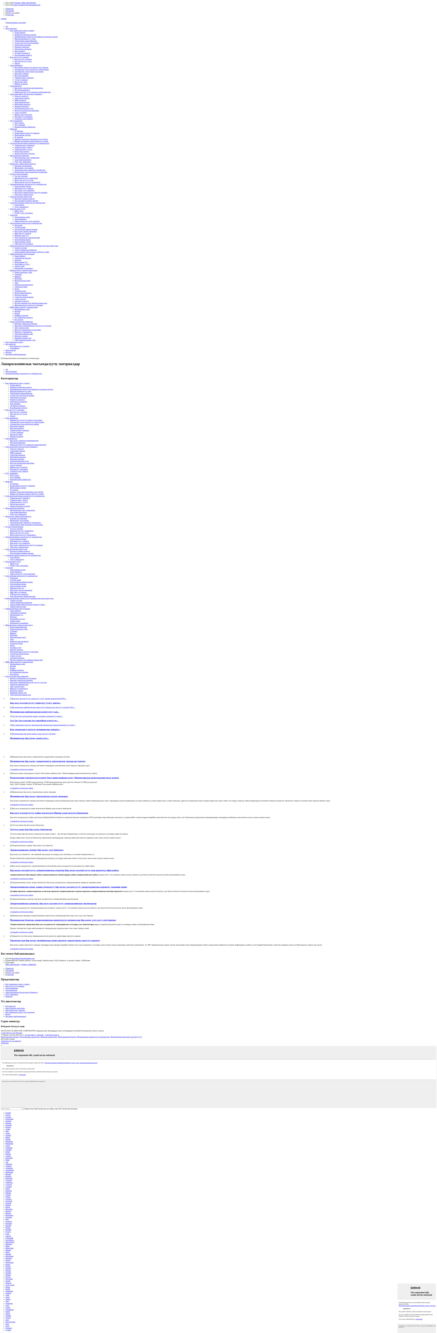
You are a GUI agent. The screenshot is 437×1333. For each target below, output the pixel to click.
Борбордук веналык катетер (25, 35)
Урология (13, 215)
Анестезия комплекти (23, 160)
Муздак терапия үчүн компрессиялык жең (31, 303)
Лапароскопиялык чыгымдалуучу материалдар (28, 184)
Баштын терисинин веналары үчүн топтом (31, 139)
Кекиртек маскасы (22, 106)
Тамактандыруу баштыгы (24, 145)
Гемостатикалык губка (23, 272)
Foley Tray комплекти (23, 162)
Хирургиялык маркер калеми (26, 229)
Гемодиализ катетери (23, 45)
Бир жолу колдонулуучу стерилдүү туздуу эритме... (35, 703)
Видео (7, 1014)
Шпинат (18, 276)
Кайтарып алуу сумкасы (24, 188)
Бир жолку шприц (22, 74)
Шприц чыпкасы (21, 84)
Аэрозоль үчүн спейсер (24, 119)
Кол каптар (19, 320)
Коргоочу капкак (21, 336)
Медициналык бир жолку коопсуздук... (29, 738)
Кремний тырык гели (23, 338)
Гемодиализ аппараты (23, 49)
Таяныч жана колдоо (18, 607)
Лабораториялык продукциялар (22, 254)
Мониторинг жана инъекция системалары (31, 172)
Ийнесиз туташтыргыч (23, 332)
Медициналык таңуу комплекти (27, 158)
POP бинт (18, 279)
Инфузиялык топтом (23, 135)
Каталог (8, 352)
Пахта (17, 289)
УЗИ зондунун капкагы (24, 244)
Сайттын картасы (52, 1035)
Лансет (17, 63)
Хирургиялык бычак (23, 240)
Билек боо (18, 225)
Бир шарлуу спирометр (24, 117)
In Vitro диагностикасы (19, 174)
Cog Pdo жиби (20, 227)
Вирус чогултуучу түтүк (24, 180)
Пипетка (18, 260)
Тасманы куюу (20, 291)
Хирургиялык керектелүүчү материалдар (26, 223)
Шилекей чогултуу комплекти (26, 178)
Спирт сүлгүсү (20, 299)
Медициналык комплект (19, 156)
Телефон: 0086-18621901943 (25, 3)
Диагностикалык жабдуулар (21, 197)
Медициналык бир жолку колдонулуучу (126, 1037)
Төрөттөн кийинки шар (24, 334)
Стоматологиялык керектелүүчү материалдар (27, 203)
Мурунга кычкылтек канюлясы (27, 110)
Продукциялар (11, 28)
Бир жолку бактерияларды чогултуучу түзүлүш (33, 326)
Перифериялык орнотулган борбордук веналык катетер (36, 37)
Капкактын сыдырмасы (24, 268)
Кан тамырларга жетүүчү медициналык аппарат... (35, 729)
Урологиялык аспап (22, 217)
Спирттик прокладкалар (24, 297)
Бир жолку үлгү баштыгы (24, 190)
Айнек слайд (20, 266)
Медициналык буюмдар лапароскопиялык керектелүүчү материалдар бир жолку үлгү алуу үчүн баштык (63, 920)
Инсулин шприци (21, 76)
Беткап (17, 313)
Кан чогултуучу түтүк (23, 61)
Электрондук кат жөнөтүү (11, 1041)
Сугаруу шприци (21, 80)
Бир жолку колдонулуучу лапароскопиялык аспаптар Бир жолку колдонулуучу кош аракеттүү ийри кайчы (64, 870)
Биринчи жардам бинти (24, 285)
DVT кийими (20, 125)
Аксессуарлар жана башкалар (21, 322)
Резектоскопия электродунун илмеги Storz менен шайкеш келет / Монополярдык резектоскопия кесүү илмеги (64, 778)
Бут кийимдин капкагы (24, 317)
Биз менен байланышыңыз (15, 354)
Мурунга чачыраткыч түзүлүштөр (28, 330)
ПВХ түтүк (19, 211)
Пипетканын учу (21, 262)
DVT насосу (19, 123)
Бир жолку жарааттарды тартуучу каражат (31, 192)
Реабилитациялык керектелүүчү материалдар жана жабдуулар (34, 246)
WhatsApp (5, 1043)
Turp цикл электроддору (24, 195)
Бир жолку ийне (21, 82)
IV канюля (19, 137)
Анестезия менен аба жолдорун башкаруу (26, 94)
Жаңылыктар (10, 350)
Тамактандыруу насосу (24, 147)
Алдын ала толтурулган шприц (27, 43)
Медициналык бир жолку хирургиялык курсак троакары (39, 796)
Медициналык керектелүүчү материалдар (93, 1037)
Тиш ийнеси (19, 205)
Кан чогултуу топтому (23, 59)
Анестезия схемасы (22, 98)
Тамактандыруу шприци (24, 78)
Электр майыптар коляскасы (26, 250)
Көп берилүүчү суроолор (19, 346)
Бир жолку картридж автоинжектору (29, 88)
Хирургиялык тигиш (23, 242)
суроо (12, 769)
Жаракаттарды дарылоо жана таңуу (24, 270)
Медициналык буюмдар (67, 1037)
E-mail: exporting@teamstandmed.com (26, 5)
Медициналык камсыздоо (30, 1037)
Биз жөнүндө (10, 344)
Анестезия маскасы (22, 102)
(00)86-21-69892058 (28, 965)
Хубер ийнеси (20, 33)
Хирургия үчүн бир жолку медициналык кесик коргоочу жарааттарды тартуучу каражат (55, 940)
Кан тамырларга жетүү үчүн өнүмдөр (20, 1012)
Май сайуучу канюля (23, 233)
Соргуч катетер (21, 113)
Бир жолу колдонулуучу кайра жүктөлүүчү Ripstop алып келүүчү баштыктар (49, 813)
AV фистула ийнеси (22, 53)
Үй (6, 26)
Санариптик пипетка (23, 258)
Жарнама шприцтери (49, 1037)
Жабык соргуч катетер (23, 115)
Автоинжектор (16, 86)
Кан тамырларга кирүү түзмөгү (22, 31)
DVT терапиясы (16, 121)
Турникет (18, 274)
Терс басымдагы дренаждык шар (27, 238)
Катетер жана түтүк (17, 209)
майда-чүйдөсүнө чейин (23, 769)
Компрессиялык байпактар (25, 127)
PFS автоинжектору (22, 90)
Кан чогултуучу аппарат (19, 57)
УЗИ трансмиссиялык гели (25, 340)
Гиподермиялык (16, 65)
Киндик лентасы (21, 295)
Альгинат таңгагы (22, 301)
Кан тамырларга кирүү (14, 342)
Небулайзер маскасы (22, 104)
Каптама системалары (23, 166)
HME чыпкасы (20, 100)
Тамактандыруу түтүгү (23, 149)
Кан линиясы (20, 51)
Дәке (16, 283)
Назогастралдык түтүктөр (25, 154)
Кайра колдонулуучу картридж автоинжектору (33, 92)
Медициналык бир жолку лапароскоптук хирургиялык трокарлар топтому (48, 761)
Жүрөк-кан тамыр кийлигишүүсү (23, 164)
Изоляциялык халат (22, 309)
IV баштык (19, 131)
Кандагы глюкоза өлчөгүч (25, 199)
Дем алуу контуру (21, 96)
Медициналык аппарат (10, 1037)
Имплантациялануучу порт (25, 39)
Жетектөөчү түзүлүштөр (24, 168)
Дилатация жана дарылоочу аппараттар (30, 170)
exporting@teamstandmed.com (23, 958)
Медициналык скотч (22, 281)
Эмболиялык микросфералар (26, 41)
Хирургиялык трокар (23, 186)
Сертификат (14, 348)
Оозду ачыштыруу (22, 207)
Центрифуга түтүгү (22, 264)
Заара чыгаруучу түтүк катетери (27, 221)
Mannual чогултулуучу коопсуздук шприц (26, 420)
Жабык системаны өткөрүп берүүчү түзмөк (31, 141)
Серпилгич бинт (21, 287)
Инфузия (13, 129)
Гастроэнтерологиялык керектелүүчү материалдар (29, 143)
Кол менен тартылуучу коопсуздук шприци (31, 67)
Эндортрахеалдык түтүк (24, 108)
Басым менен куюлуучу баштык (27, 133)
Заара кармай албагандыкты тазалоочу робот (32, 252)
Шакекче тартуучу (22, 235)
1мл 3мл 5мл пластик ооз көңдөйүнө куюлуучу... (34, 720)
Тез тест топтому (21, 176)
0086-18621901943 (12, 965)
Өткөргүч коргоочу (22, 47)
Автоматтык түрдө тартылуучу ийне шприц (32, 69)
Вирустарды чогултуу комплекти (27, 182)
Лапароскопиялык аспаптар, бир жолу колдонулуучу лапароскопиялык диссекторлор (53, 903)
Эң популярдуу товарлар (34, 1035)
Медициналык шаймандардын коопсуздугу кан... (34, 712)
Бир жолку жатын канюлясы (26, 231)
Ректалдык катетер (22, 151)
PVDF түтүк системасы (24, 213)
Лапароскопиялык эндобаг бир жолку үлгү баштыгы (36, 850)
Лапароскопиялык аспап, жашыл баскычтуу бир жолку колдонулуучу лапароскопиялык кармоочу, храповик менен (68, 887)
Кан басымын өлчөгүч (23, 55)
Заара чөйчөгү (20, 256)
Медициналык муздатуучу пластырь (29, 305)
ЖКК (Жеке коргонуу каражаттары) (24, 307)
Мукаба (17, 311)
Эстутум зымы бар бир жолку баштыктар (31, 829)
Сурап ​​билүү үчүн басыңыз (11, 1033)
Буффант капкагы (21, 315)
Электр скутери (21, 248)
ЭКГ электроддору (22, 328)
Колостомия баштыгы (23, 293)
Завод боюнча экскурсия (15, 1008)
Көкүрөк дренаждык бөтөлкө (26, 324)
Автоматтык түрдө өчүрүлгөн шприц (29, 72)
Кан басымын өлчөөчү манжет (26, 201)
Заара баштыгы (20, 219)
